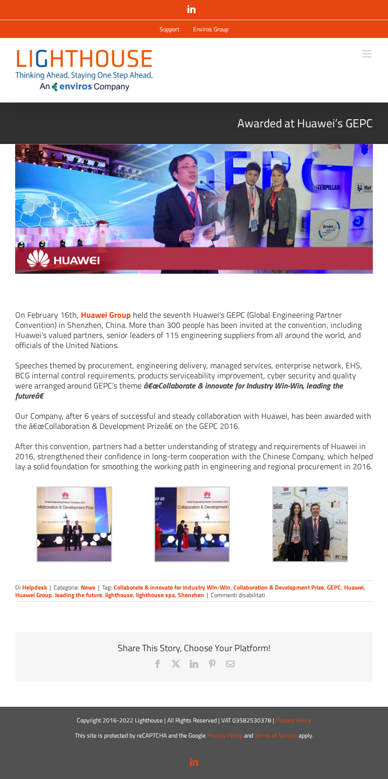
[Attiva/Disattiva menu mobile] (367, 53)
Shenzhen (191, 595)
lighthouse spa (155, 595)
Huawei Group (106, 315)
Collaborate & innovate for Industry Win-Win (172, 587)
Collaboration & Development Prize (278, 587)
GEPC (334, 587)
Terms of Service (276, 735)
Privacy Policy (293, 720)
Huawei (354, 587)
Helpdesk (34, 587)
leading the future (78, 595)
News (88, 587)
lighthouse (119, 595)
